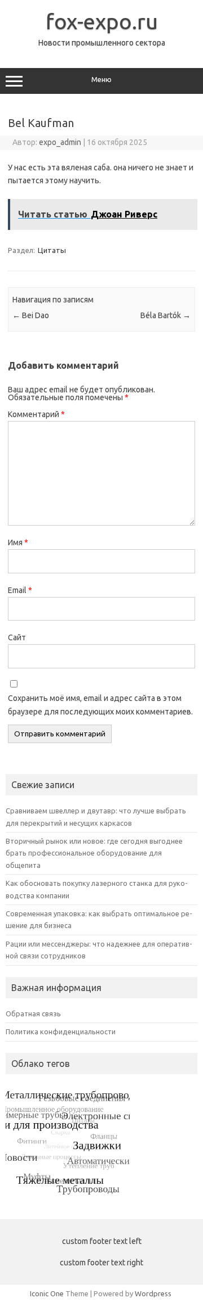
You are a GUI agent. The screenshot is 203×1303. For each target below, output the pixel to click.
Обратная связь (33, 1013)
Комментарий (36, 414)
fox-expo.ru (102, 21)
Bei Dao (30, 315)
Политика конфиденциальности (61, 1031)
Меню (101, 79)
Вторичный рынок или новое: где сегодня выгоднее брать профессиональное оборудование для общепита (94, 853)
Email (20, 590)
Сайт (17, 637)
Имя (18, 542)
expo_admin (60, 142)
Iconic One (47, 1293)
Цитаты (52, 250)
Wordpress (153, 1293)
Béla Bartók (165, 315)
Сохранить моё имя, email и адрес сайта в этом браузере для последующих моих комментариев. (100, 705)
